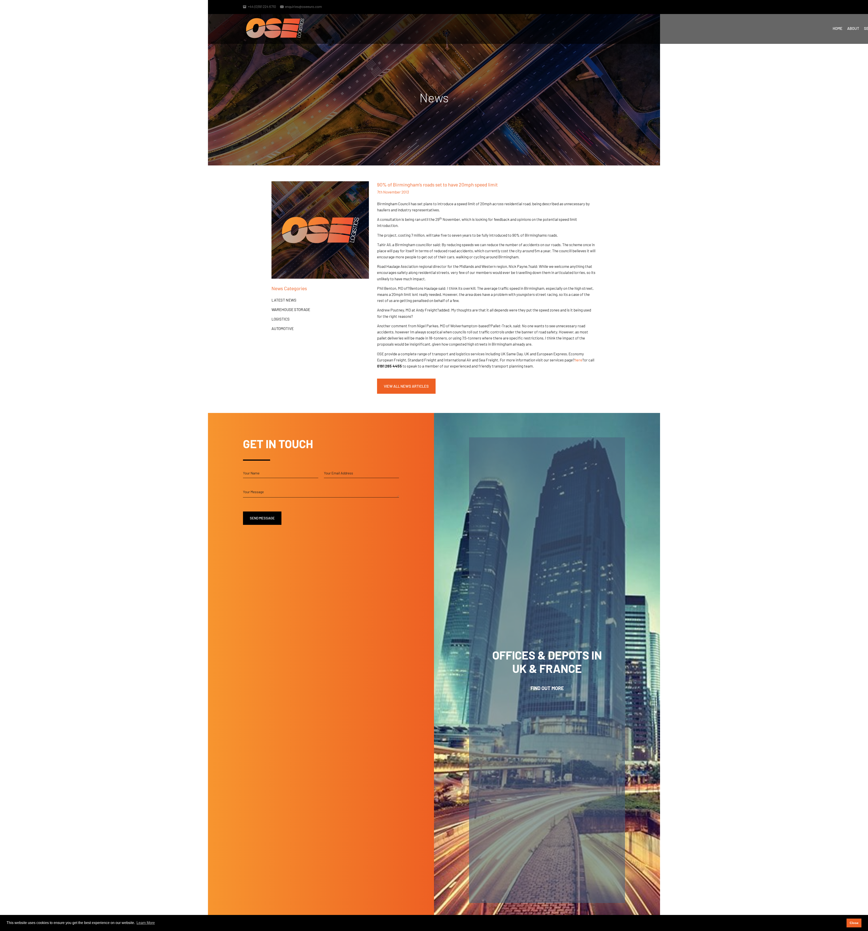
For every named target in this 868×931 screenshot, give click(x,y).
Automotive (282, 328)
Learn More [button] (146, 923)
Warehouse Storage (290, 309)
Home (837, 28)
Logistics (280, 319)
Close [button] (854, 923)
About (853, 28)
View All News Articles (406, 386)
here (578, 360)
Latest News (283, 300)
